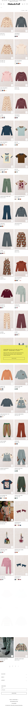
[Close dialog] (26, 346)
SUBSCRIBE (14, 358)
